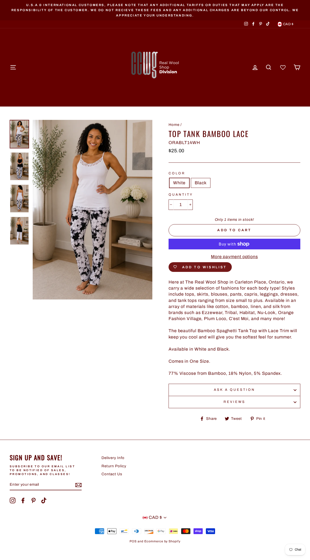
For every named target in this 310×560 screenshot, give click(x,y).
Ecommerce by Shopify (162, 541)
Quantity (181, 194)
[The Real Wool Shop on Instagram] (13, 500)
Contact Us (111, 474)
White (179, 182)
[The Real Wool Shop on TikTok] (44, 500)
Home (174, 125)
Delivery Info (112, 458)
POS (133, 541)
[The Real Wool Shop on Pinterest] (33, 500)
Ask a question (234, 389)
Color (177, 173)
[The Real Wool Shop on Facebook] (23, 500)
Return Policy (113, 466)
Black (201, 182)
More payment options (234, 256)
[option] (155, 10)
